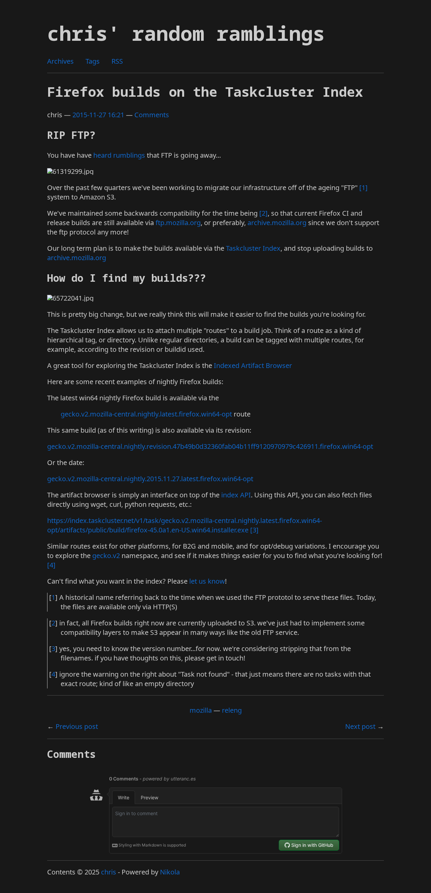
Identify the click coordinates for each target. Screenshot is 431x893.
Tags (93, 61)
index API (236, 494)
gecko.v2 (106, 555)
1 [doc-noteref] (363, 187)
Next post (360, 726)
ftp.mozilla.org (178, 222)
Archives (60, 61)
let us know (207, 581)
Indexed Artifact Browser (253, 365)
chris (108, 871)
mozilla (201, 710)
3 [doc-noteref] (254, 529)
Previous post (77, 726)
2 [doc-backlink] (53, 622)
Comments (151, 114)
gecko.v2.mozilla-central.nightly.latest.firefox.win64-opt (146, 414)
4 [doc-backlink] (53, 674)
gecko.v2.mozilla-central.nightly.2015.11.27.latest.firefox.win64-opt (150, 478)
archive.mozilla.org (276, 222)
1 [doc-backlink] (53, 597)
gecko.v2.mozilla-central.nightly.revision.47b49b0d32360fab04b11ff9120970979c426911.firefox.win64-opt (210, 446)
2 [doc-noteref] (263, 213)
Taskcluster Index (253, 248)
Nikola (170, 871)
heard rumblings (119, 155)
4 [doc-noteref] (51, 564)
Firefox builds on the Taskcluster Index (205, 91)
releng (232, 710)
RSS (117, 61)
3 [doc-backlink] (53, 648)
